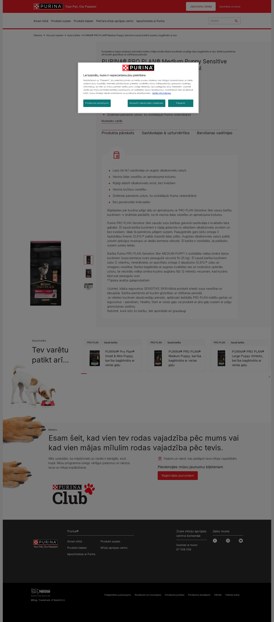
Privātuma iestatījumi (97, 103)
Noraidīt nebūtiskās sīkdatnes (146, 103)
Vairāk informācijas (161, 93)
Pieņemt (180, 103)
